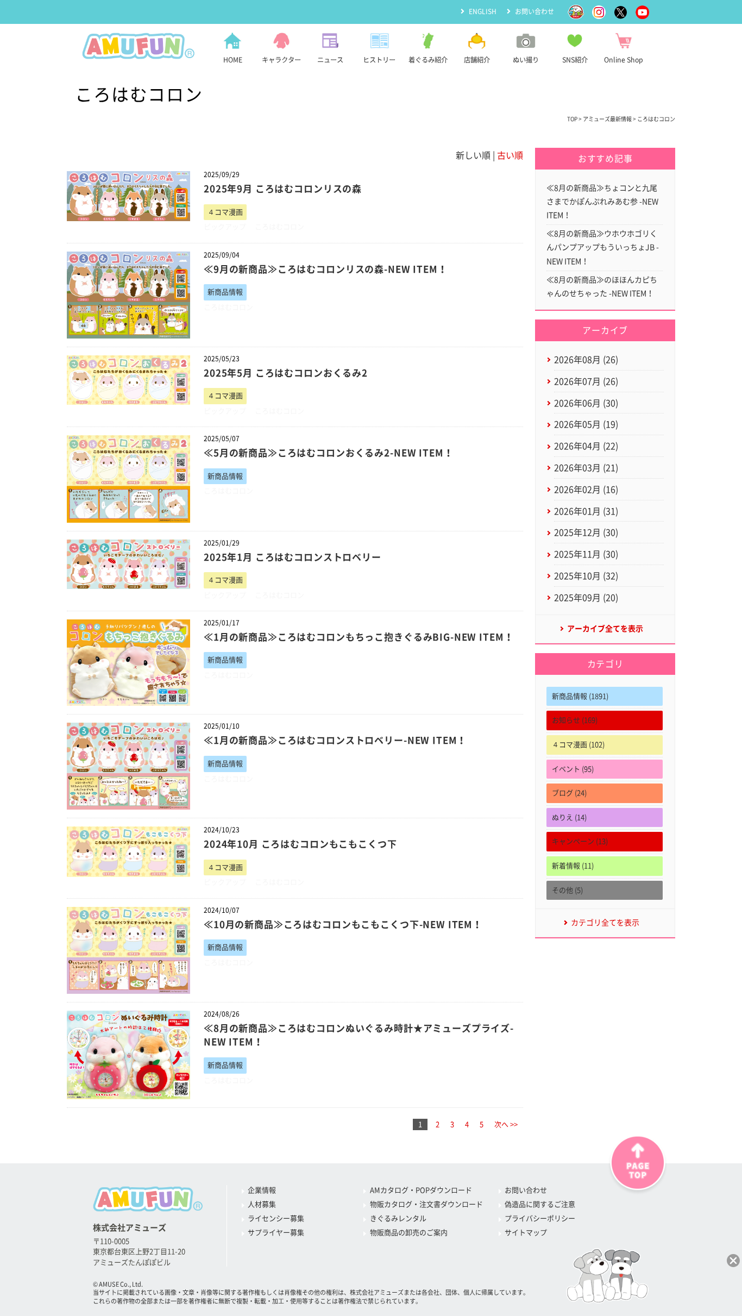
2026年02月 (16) (586, 489)
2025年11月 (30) (586, 554)
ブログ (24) (569, 793)
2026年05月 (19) (586, 424)
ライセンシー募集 (276, 1218)
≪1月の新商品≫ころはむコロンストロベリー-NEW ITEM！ (335, 740)
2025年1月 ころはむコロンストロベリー (292, 557)
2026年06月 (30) (586, 403)
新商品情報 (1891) (580, 696)
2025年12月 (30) (586, 532)
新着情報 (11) (573, 865)
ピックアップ (225, 226)
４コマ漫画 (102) (578, 744)
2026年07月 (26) (586, 381)
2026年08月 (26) (586, 359)
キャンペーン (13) (580, 841)
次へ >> (506, 1124)
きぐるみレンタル (398, 1218)
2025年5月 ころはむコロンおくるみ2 (286, 373)
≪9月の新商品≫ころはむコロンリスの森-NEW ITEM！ (326, 269)
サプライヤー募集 (276, 1232)
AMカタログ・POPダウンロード (421, 1190)
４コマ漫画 (225, 212)
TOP (572, 119)
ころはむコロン (279, 226)
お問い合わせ (534, 11)
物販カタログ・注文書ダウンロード (426, 1204)
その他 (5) (567, 890)
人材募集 (262, 1204)
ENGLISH (482, 11)
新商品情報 (225, 292)
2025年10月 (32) (586, 576)
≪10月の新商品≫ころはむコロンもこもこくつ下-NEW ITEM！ (343, 924)
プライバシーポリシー (540, 1218)
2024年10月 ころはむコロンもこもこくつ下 (300, 844)
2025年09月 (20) (586, 597)
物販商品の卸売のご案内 (409, 1232)
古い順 (510, 155)
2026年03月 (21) (586, 467)
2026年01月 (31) (586, 511)
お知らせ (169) (575, 720)
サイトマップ (526, 1232)
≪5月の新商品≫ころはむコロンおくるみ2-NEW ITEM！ (329, 453)
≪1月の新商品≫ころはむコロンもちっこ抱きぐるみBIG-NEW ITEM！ (358, 637)
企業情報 (262, 1190)
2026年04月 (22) (586, 446)
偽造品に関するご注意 (540, 1204)
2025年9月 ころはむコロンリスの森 (283, 188)
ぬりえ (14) (569, 817)
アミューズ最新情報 (607, 119)
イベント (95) (573, 769)
